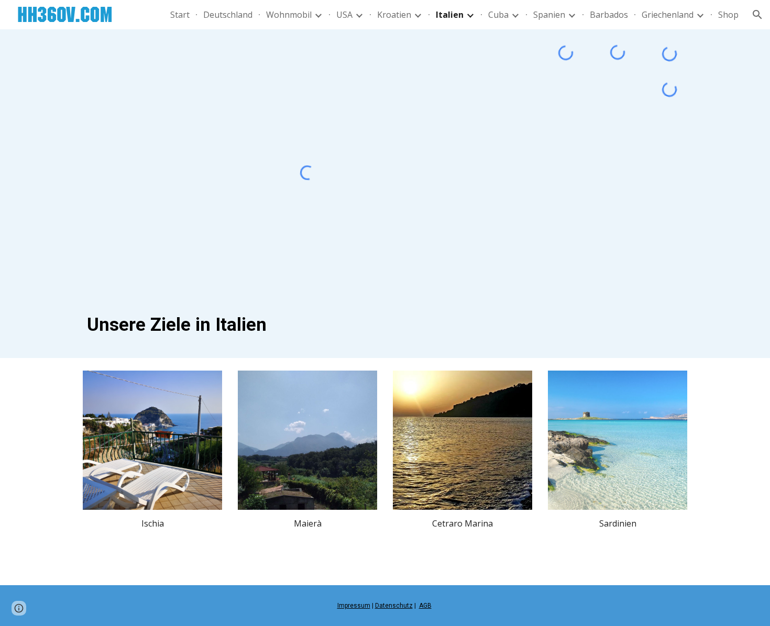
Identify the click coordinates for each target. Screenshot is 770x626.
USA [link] (344, 14)
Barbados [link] (609, 14)
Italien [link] (450, 14)
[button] (757, 14)
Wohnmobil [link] (289, 14)
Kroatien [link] (394, 14)
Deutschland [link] (227, 14)
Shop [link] (728, 14)
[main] (307, 324)
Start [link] (180, 14)
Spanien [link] (549, 14)
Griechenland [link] (668, 14)
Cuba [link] (498, 14)
